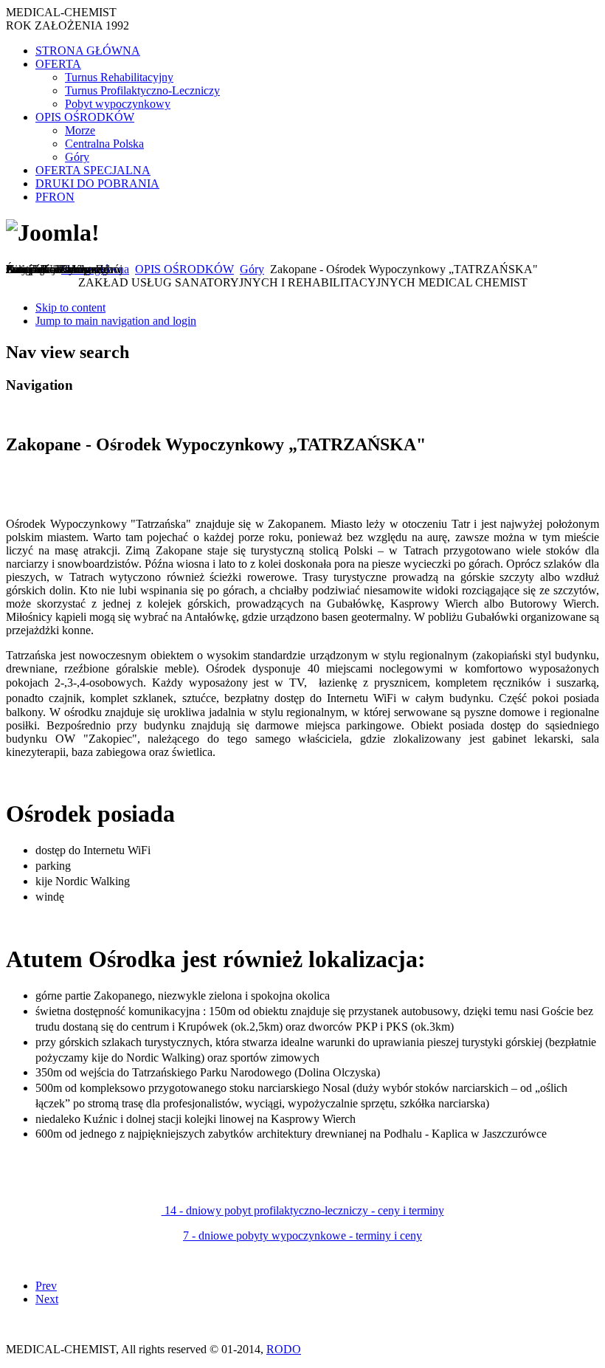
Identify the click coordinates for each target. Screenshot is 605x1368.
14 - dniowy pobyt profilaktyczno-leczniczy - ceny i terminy (303, 1210)
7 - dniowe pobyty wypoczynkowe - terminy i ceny (302, 1235)
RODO (283, 1349)
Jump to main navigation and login (115, 320)
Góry (252, 269)
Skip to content (70, 307)
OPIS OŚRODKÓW (184, 269)
